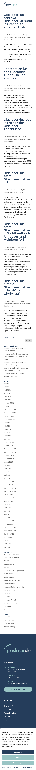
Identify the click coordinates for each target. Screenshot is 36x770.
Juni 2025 (7, 429)
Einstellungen (18, 763)
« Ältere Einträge (10, 337)
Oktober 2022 (9, 534)
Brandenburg (9, 564)
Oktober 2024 (9, 455)
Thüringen (7, 606)
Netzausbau (8, 37)
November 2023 (10, 491)
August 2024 (8, 462)
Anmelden (7, 617)
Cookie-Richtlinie (7, 767)
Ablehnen (18, 757)
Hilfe (5, 720)
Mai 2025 (7, 432)
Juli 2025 (7, 426)
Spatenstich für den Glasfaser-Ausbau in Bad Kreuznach (15, 73)
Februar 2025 (9, 442)
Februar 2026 (9, 403)
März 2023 (7, 518)
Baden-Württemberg (12, 557)
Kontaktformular (18, 689)
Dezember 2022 (10, 527)
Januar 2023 (8, 524)
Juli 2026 (7, 387)
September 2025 (10, 419)
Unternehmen (9, 610)
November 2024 (10, 452)
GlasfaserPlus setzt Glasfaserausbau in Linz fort (17, 178)
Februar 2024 (9, 481)
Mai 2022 (7, 547)
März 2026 (7, 400)
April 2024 (7, 475)
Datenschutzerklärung (19, 767)
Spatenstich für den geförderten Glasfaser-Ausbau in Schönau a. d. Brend (16, 356)
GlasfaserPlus (9, 706)
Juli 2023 (7, 504)
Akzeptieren (18, 752)
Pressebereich (10, 713)
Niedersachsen (9, 577)
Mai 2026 (7, 393)
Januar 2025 (8, 446)
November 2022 (10, 531)
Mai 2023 (7, 511)
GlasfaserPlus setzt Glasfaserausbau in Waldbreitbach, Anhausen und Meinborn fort (17, 232)
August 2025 (8, 423)
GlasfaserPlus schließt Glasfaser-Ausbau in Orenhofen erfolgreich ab (18, 21)
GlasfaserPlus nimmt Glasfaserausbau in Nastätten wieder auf (17, 287)
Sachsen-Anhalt (10, 600)
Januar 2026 (8, 406)
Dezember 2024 (10, 449)
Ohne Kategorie (10, 584)
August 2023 (8, 501)
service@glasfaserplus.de (17, 683)
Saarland (7, 593)
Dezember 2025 (10, 410)
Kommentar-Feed (10, 623)
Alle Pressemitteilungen (12, 554)
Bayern (6, 561)
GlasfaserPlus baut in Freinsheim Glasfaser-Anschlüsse (18, 124)
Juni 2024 (7, 468)
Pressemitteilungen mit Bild (21, 37)
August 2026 (8, 383)
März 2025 (7, 439)
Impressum (30, 767)
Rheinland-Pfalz (9, 40)
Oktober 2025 (9, 416)
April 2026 (7, 396)
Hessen (6, 567)
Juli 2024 (7, 465)
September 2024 (10, 459)
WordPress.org (9, 627)
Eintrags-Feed (9, 620)
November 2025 (10, 413)
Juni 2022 (7, 544)
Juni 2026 (7, 390)
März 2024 (8, 478)
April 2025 (7, 436)
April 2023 (7, 514)
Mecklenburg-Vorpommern (14, 570)
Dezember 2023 (10, 488)
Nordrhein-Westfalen (12, 580)
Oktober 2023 (9, 495)
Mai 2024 (7, 472)
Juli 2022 (7, 540)
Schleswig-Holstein (11, 603)
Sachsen (7, 597)
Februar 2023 (9, 521)
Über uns (7, 710)
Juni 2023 (7, 508)
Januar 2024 (8, 485)
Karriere (7, 716)
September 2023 (10, 498)
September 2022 (10, 537)
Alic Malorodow (12, 35)
